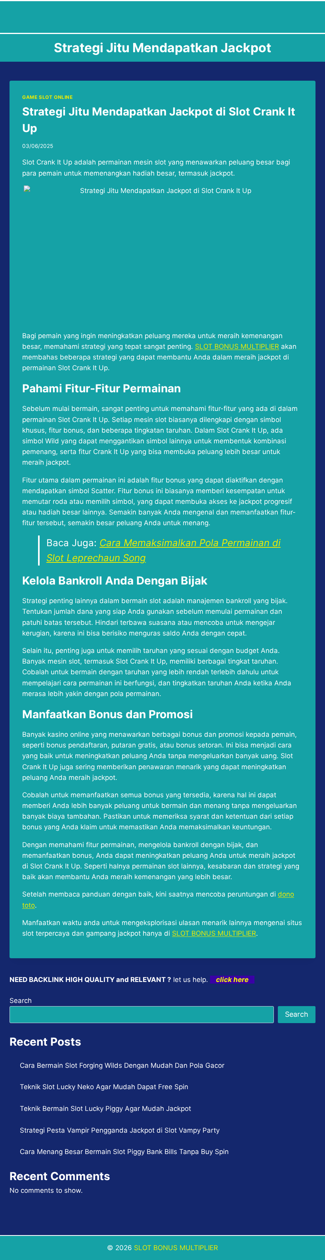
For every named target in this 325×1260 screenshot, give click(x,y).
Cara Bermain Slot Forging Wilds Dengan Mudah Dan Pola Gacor (122, 1065)
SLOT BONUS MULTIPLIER (176, 1248)
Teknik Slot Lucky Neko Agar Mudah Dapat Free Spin (104, 1087)
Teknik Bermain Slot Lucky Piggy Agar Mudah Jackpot (105, 1108)
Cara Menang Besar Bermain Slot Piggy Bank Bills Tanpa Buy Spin (124, 1152)
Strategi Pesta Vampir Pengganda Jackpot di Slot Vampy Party (120, 1130)
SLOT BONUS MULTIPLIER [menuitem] (237, 346)
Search (21, 1001)
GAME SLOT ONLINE (47, 97)
